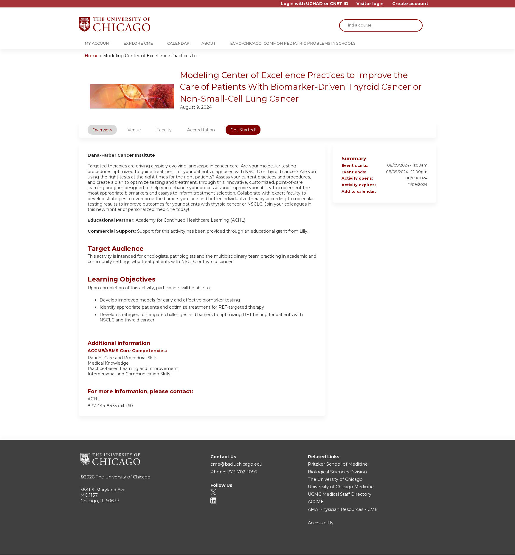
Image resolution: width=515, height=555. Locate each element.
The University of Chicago (123, 477)
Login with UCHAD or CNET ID (314, 3)
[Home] (114, 24)
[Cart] (434, 5)
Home (92, 55)
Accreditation (201, 130)
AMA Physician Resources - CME (343, 509)
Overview (102, 130)
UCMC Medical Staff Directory (339, 494)
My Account (98, 43)
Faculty (164, 130)
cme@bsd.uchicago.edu (236, 464)
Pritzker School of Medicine (338, 464)
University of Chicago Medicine (341, 486)
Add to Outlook (423, 192)
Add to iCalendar (415, 192)
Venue (134, 130)
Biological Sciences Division (337, 472)
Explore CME (138, 43)
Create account (410, 3)
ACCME (316, 501)
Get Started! (243, 130)
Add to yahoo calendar (407, 192)
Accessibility (320, 523)
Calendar (178, 43)
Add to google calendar (399, 192)
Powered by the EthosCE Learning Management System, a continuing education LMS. (415, 545)
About (208, 43)
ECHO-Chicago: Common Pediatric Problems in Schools (293, 43)
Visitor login (370, 3)
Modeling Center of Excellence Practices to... (151, 55)
